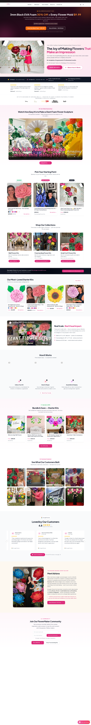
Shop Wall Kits (36, 642)
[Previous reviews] (7, 540)
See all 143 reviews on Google (52, 554)
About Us (52, 4)
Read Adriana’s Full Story (55, 602)
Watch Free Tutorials (46, 393)
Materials (36, 4)
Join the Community (53, 635)
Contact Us (59, 4)
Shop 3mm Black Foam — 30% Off (35, 28)
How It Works (45, 4)
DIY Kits (29, 4)
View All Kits (78, 280)
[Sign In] (83, 4)
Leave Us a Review (38, 554)
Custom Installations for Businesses (72, 271)
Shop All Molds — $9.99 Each (56, 28)
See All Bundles (44, 446)
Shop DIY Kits (54, 67)
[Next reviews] (84, 540)
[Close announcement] (89, 1)
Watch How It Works (74, 67)
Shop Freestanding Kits (52, 642)
